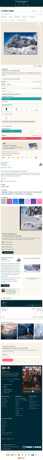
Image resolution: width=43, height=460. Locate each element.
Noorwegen (11, 192)
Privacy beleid (34, 452)
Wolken (20, 192)
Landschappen (4, 192)
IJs (14, 194)
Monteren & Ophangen (7, 391)
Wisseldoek (6, 101)
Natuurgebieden (9, 194)
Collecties (10, 16)
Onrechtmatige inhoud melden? (25, 452)
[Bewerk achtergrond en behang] (39, 25)
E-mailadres (5, 354)
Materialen (25, 16)
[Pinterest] (8, 439)
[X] (11, 439)
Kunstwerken (3, 16)
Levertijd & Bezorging (7, 389)
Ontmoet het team (27, 391)
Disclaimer (17, 452)
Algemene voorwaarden (11, 452)
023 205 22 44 (17, 379)
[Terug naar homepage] (7, 11)
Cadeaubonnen (6, 392)
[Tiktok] (13, 439)
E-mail (12, 381)
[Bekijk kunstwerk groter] (39, 23)
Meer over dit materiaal (37, 81)
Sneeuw (16, 192)
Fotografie (29, 192)
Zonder (12, 131)
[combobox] (19, 14)
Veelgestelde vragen (7, 384)
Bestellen (5, 386)
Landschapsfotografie (37, 192)
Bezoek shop (3, 167)
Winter (25, 192)
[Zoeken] (41, 14)
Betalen (4, 387)
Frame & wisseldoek (7, 98)
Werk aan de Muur (7, 418)
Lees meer (10, 167)
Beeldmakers (17, 16)
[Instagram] (6, 439)
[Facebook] (9, 439)
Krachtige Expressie (20, 194)
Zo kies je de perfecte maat (36, 88)
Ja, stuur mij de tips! (7, 360)
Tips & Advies (32, 16)
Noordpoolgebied (28, 194)
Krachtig (3, 186)
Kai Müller (5, 69)
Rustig (7, 186)
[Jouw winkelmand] (41, 11)
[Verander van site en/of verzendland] (41, 8)
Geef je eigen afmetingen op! (12, 94)
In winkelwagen (22, 138)
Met (32, 131)
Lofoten (2, 194)
